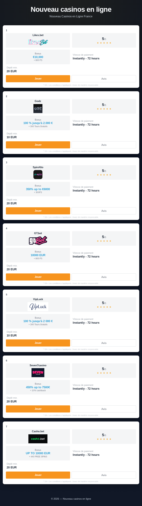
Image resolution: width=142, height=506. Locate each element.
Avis (103, 78)
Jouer (38, 78)
